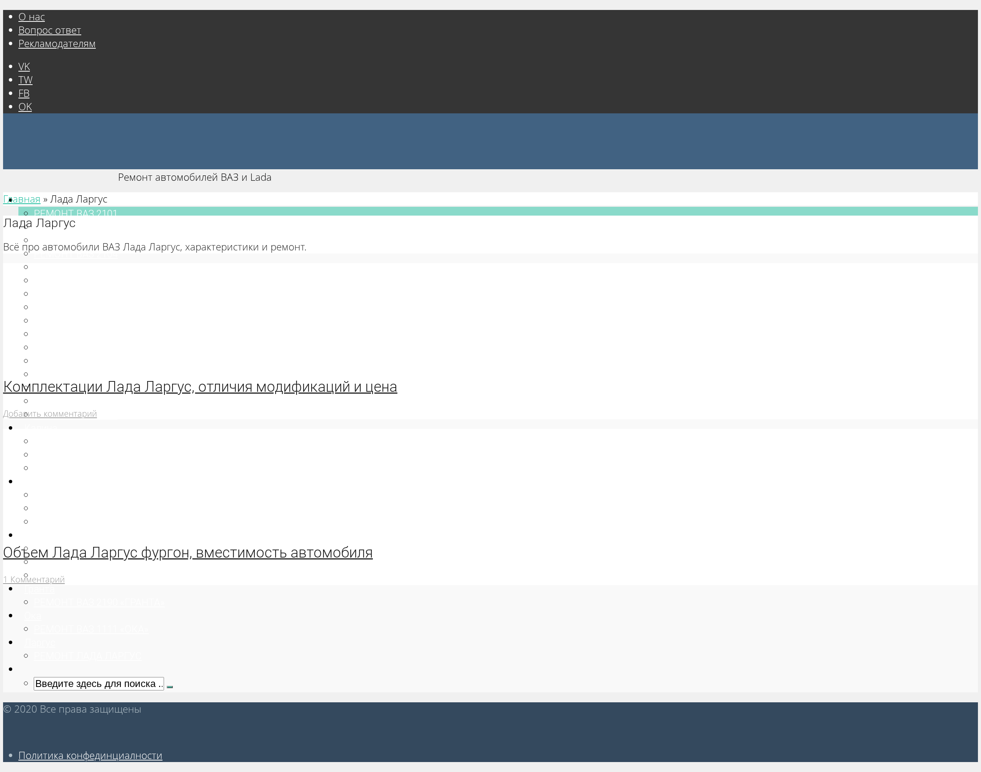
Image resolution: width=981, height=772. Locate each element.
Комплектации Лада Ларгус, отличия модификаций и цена (200, 386)
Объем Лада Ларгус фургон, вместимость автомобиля (188, 552)
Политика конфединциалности (90, 755)
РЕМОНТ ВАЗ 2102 (76, 227)
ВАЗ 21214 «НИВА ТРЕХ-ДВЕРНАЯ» (112, 562)
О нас (31, 16)
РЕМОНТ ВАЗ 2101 (76, 213)
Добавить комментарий (50, 413)
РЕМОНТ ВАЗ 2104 (76, 254)
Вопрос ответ (49, 30)
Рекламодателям (57, 43)
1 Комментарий (34, 579)
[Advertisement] (233, 638)
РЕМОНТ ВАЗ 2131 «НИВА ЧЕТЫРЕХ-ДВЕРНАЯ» (141, 575)
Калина (40, 428)
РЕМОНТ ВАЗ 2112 (76, 374)
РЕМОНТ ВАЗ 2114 (76, 401)
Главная (22, 199)
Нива (35, 535)
